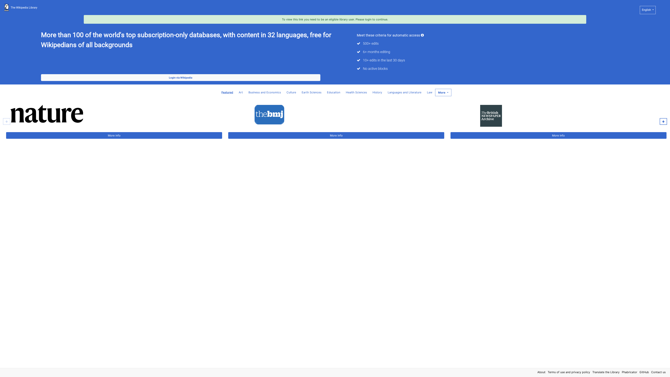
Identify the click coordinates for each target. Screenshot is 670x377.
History (377, 92)
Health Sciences (356, 92)
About (541, 372)
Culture (291, 92)
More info (114, 135)
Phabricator (629, 372)
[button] (443, 92)
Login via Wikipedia (180, 77)
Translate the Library (606, 372)
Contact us (658, 372)
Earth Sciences (311, 92)
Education (333, 92)
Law (429, 92)
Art (241, 92)
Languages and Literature (404, 92)
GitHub (644, 372)
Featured (227, 92)
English (647, 10)
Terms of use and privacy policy (569, 372)
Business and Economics (264, 92)
